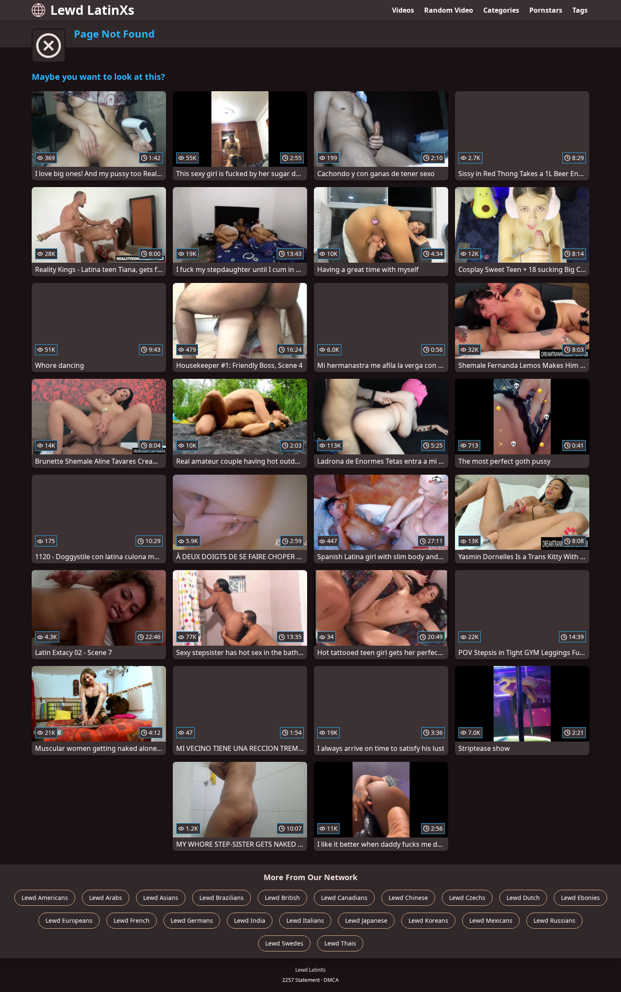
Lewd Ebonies (580, 898)
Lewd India (249, 920)
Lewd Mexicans (490, 920)
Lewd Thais (340, 943)
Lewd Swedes (284, 943)
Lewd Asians (160, 898)
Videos (403, 10)
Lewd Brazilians (221, 898)
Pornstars (545, 10)
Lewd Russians (554, 920)
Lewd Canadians (344, 898)
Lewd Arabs (105, 898)
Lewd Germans (192, 920)
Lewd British (282, 898)
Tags (580, 10)
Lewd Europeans (69, 920)
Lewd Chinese (408, 898)
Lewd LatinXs (92, 10)
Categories (501, 10)
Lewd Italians (305, 920)
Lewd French (132, 920)
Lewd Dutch (523, 898)
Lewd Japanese (366, 920)
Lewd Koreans (428, 920)
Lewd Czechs (467, 898)
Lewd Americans (45, 898)
